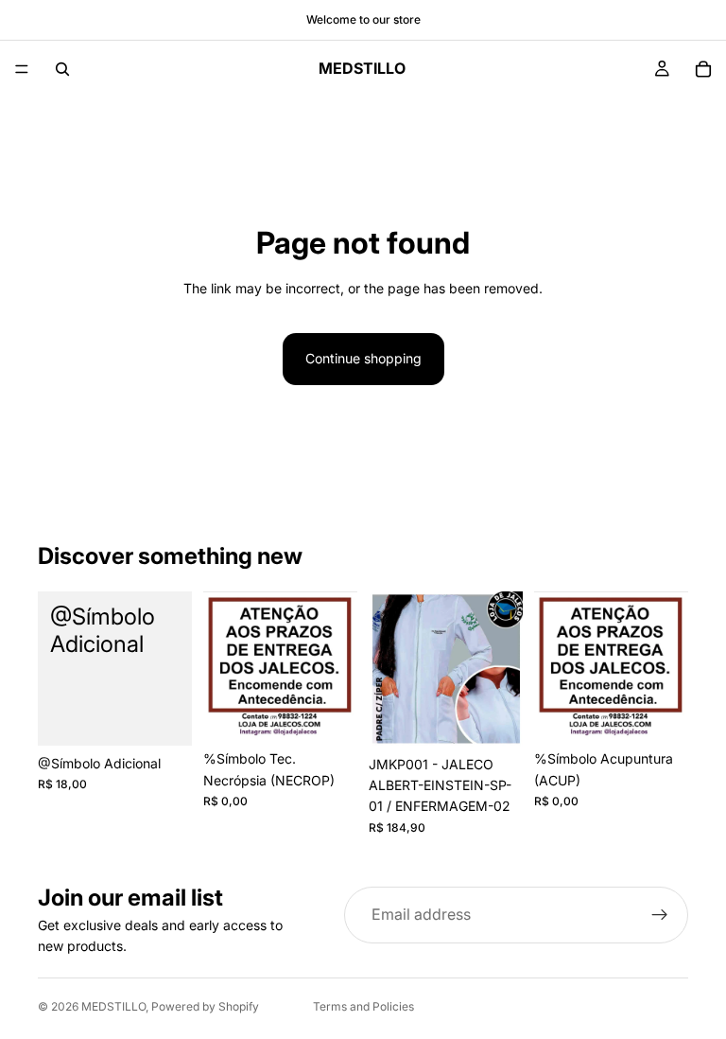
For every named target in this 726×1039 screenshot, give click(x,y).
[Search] (62, 69)
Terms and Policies (363, 1006)
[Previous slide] (389, 669)
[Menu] (21, 69)
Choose (179, 716)
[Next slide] (502, 669)
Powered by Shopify (205, 1006)
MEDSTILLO (113, 1006)
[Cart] (703, 69)
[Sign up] (660, 915)
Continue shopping (363, 358)
